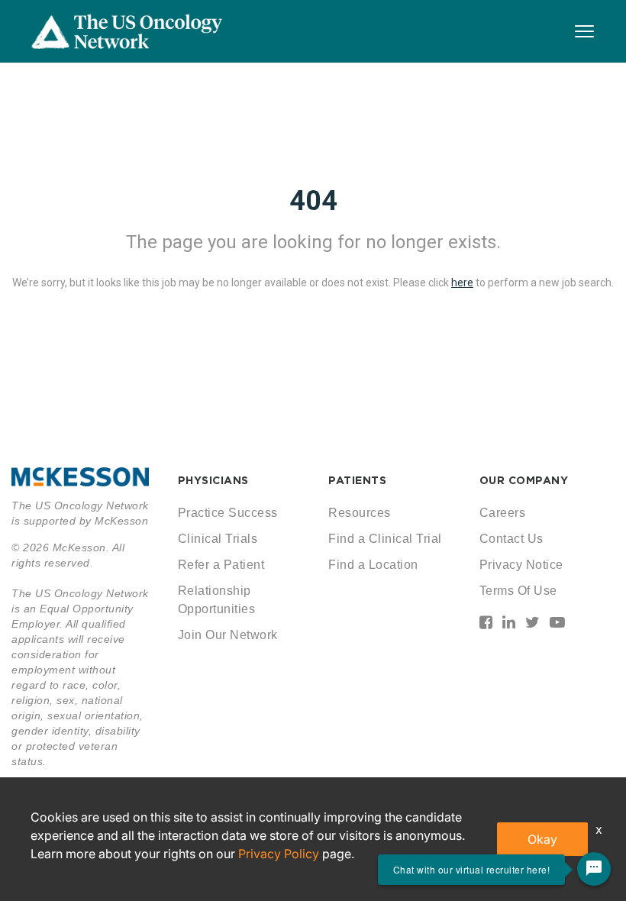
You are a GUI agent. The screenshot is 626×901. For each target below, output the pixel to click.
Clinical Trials (218, 538)
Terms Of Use (518, 590)
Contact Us (511, 538)
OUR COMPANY (524, 480)
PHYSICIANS (213, 480)
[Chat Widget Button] (594, 869)
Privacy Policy (278, 853)
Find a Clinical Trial (385, 538)
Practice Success (228, 512)
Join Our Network (228, 634)
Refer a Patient (221, 564)
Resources (359, 512)
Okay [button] (542, 839)
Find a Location (373, 564)
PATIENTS (357, 480)
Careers (502, 512)
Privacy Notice (521, 564)
